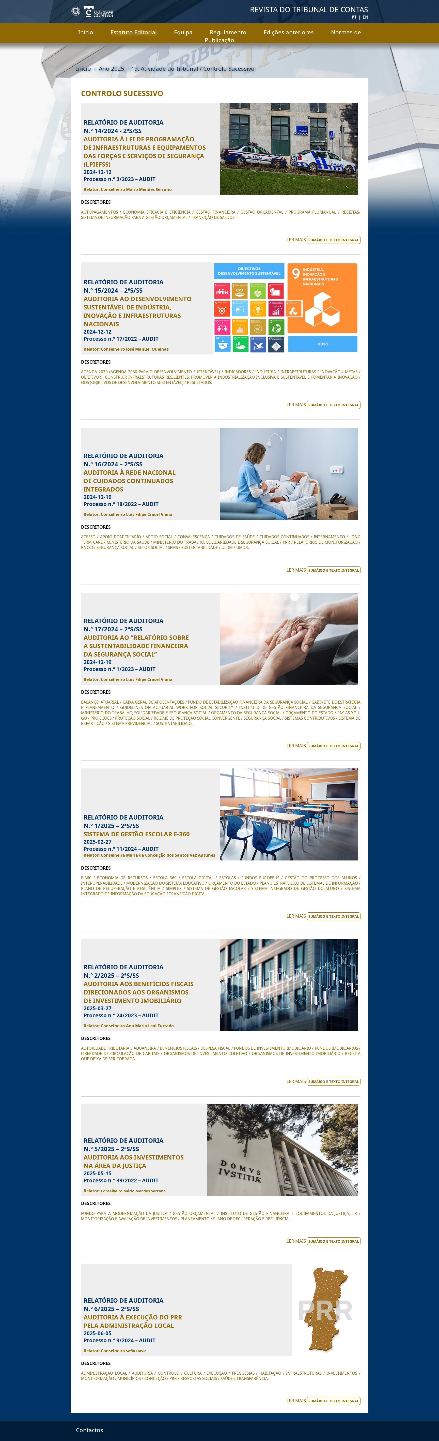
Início (85, 32)
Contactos (89, 1430)
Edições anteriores (289, 32)
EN (365, 17)
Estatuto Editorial (134, 32)
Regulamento (228, 32)
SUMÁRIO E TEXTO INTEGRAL (333, 239)
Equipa (183, 32)
